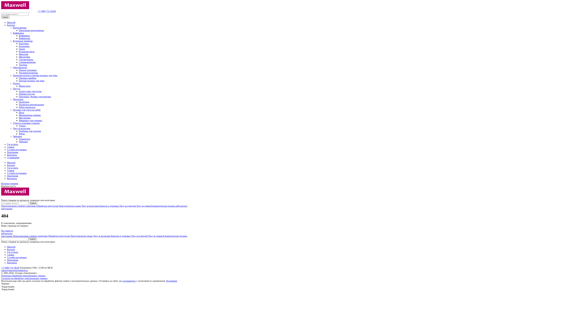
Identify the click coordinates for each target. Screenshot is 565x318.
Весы (21, 112)
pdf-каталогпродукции (7, 234)
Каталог (11, 25)
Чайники (17, 136)
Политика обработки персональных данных (23, 275)
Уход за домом (143, 206)
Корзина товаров (9, 183)
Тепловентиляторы (28, 73)
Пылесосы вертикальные (31, 104)
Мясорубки (24, 57)
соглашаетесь (129, 281)
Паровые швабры (27, 78)
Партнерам (12, 152)
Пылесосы (18, 99)
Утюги (22, 126)
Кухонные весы (26, 51)
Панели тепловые (28, 70)
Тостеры (23, 65)
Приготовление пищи (70, 206)
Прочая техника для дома (31, 81)
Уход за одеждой (127, 206)
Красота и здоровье (109, 206)
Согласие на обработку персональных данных (24, 278)
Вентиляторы (19, 27)
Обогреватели (20, 67)
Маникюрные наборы (30, 115)
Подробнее (171, 281)
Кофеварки (18, 33)
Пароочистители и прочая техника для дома (35, 75)
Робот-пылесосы (27, 107)
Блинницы (24, 46)
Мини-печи (24, 86)
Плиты (16, 83)
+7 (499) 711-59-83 (47, 11)
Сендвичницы (26, 59)
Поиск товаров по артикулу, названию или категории (28, 200)
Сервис (10, 147)
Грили (22, 49)
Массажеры (24, 118)
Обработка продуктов (47, 206)
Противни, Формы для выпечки (35, 96)
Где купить (12, 144)
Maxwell (11, 22)
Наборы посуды (27, 94)
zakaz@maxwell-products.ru (14, 270)
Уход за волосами (21, 128)
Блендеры (24, 43)
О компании (13, 157)
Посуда (16, 88)
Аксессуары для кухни (30, 91)
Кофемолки (24, 38)
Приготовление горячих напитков (18, 206)
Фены (22, 133)
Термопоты (24, 139)
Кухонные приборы (23, 41)
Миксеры (23, 54)
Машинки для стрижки (30, 120)
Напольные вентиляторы (31, 30)
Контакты (12, 155)
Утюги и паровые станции (26, 123)
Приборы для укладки (30, 131)
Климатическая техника (163, 206)
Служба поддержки (17, 149)
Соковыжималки (27, 62)
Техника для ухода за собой (26, 110)
